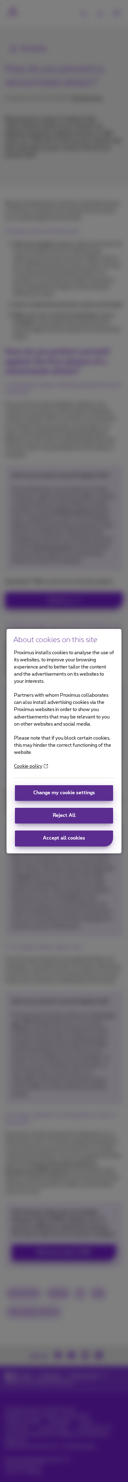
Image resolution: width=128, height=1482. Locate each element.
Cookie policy (28, 766)
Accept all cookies (64, 838)
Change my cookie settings (64, 793)
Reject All (64, 816)
